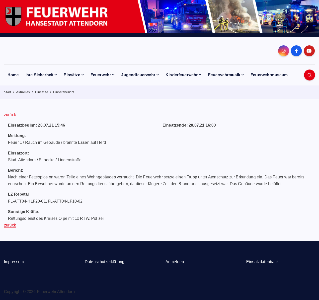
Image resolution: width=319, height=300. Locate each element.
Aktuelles (23, 92)
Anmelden (174, 262)
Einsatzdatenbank (262, 262)
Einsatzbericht (63, 92)
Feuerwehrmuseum (269, 75)
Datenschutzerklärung (104, 262)
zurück (10, 115)
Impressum (14, 262)
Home (13, 75)
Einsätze (72, 75)
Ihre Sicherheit (39, 75)
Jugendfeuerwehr (138, 75)
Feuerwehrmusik (224, 75)
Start (7, 92)
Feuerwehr (100, 75)
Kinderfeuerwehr (181, 75)
